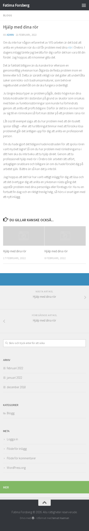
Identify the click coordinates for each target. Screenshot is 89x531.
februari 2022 (15, 368)
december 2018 (16, 387)
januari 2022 (14, 378)
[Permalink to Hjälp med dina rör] (23, 236)
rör (70, 47)
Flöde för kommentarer (21, 458)
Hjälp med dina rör (14, 251)
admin (10, 35)
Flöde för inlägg (17, 449)
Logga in (12, 439)
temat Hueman (60, 518)
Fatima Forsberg (16, 5)
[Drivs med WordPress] (33, 518)
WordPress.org (16, 468)
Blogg (7, 15)
